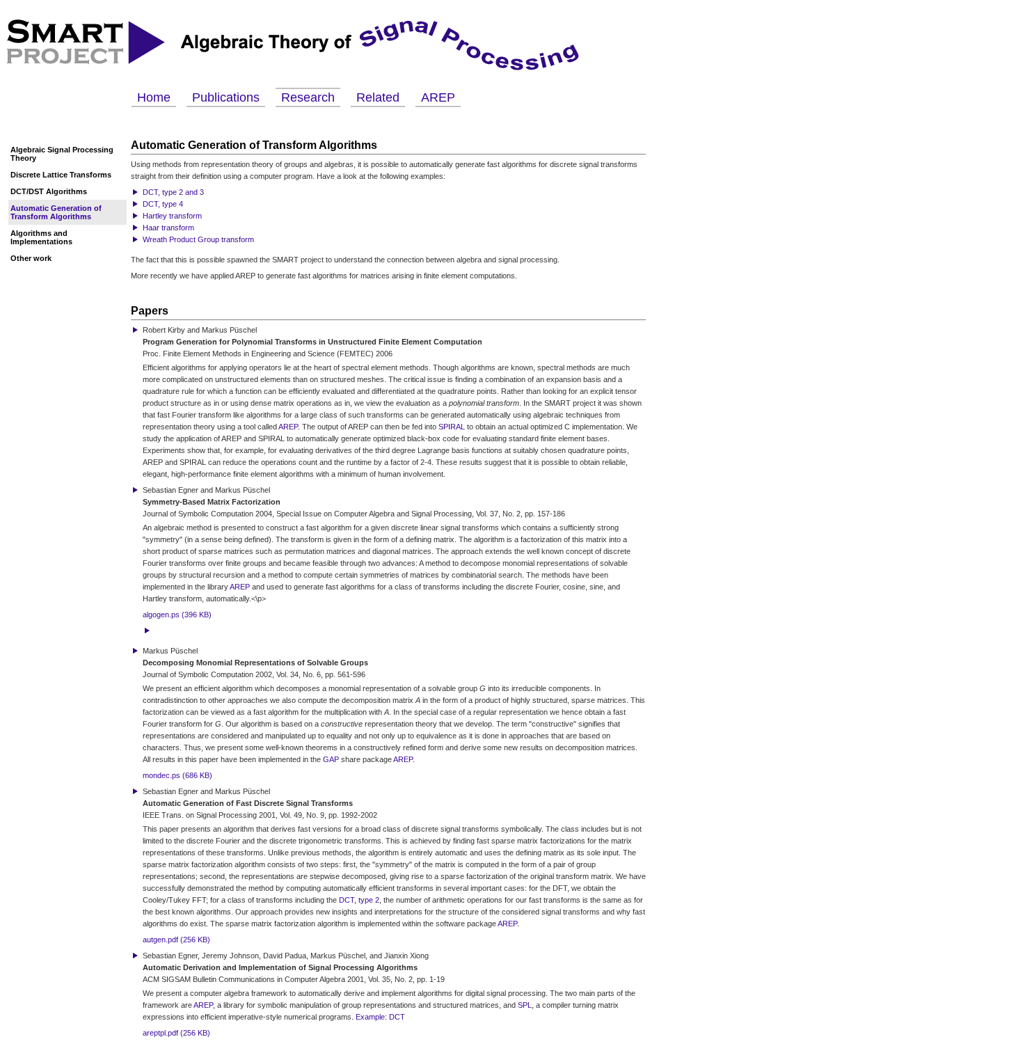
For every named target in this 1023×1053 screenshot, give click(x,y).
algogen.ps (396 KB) (177, 614)
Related (377, 97)
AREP (438, 97)
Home (153, 97)
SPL (525, 1005)
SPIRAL (451, 426)
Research (308, 97)
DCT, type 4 (163, 204)
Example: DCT (380, 1017)
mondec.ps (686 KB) (177, 775)
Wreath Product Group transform (198, 239)
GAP (331, 759)
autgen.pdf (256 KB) (176, 939)
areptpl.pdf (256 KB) (176, 1033)
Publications (226, 97)
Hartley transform (172, 216)
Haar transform (168, 227)
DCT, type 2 (359, 900)
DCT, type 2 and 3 (173, 192)
